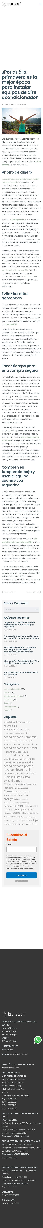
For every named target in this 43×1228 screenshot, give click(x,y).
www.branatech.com (18, 1054)
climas (17, 780)
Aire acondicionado (12, 689)
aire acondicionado (15, 727)
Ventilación (18, 823)
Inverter (18, 805)
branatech (23, 769)
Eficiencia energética (16, 797)
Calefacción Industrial (11, 773)
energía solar (22, 799)
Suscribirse (21, 875)
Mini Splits (8, 699)
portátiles (17, 812)
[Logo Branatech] (11, 4)
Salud (6, 703)
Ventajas (8, 824)
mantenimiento (31, 806)
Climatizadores (21, 788)
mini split (9, 809)
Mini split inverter (24, 809)
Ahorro (7, 725)
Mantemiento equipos (13, 696)
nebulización (8, 813)
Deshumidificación (10, 796)
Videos (6, 710)
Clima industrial (13, 777)
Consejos (10, 791)
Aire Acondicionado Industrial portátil (16, 753)
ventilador (28, 824)
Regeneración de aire (28, 817)
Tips (35, 820)
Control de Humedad (23, 792)
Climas (6, 692)
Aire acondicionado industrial (20, 746)
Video (34, 824)
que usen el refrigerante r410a (15, 270)
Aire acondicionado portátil (19, 764)
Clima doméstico (28, 773)
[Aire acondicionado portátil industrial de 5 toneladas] (21, 675)
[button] (40, 4)
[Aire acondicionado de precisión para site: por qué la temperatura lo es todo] (21, 639)
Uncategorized (10, 706)
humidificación (10, 802)
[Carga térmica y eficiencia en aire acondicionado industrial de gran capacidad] (21, 626)
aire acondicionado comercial (20, 735)
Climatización (13, 784)
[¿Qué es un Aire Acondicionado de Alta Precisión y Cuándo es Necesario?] (21, 663)
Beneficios (10, 770)
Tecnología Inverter (14, 821)
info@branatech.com (10, 1067)
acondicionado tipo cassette (18, 722)
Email (8, 844)
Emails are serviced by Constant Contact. (21, 869)
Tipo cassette (26, 820)
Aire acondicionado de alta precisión (16, 741)
